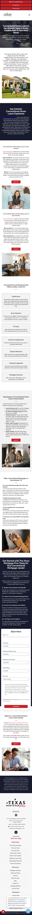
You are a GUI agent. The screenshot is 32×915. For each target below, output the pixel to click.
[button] (29, 15)
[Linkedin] (15, 811)
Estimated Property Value (9, 651)
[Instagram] (18, 811)
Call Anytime (16, 836)
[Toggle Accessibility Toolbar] (3, 912)
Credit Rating (6, 667)
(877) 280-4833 (16, 838)
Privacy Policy (24, 699)
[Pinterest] (17, 811)
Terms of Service (6, 701)
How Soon (5, 676)
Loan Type (6, 643)
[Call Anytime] (16, 832)
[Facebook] (13, 811)
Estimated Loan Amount (9, 659)
